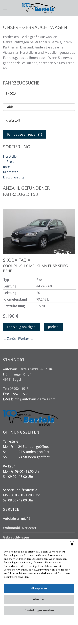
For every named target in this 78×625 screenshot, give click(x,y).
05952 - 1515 (19, 388)
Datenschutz (42, 619)
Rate (6, 167)
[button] (72, 544)
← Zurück (10, 338)
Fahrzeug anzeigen (21, 327)
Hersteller (10, 156)
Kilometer (10, 172)
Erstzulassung (13, 177)
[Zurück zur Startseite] (39, 8)
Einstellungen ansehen (39, 610)
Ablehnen (39, 599)
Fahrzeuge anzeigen (24, 134)
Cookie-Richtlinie (24, 619)
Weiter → (26, 338)
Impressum (57, 619)
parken (53, 327)
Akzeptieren (39, 588)
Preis (10, 161)
